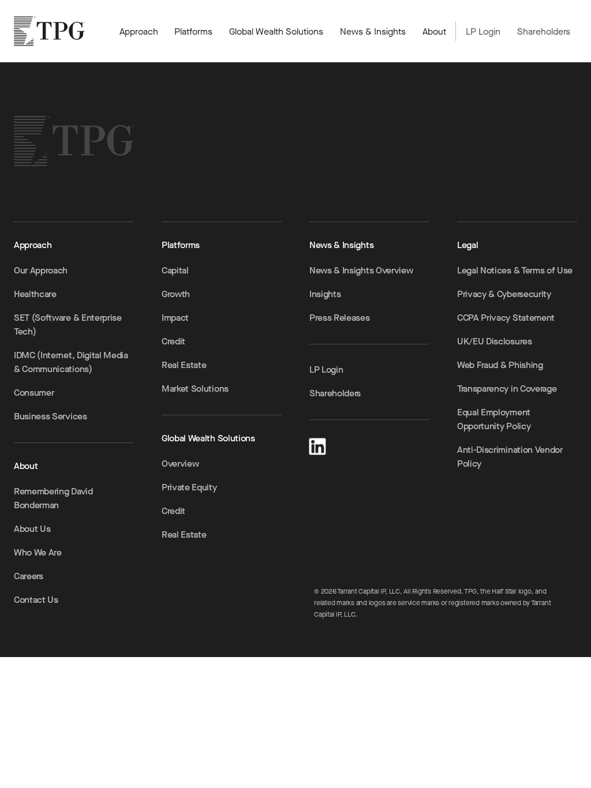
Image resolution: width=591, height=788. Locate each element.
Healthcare (35, 294)
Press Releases (339, 318)
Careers (28, 576)
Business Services (50, 416)
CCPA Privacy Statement (506, 318)
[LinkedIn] (317, 444)
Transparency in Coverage (506, 388)
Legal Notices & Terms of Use (515, 270)
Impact (175, 318)
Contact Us (36, 600)
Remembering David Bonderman (53, 498)
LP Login (483, 31)
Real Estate (184, 365)
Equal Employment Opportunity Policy (493, 419)
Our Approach (41, 270)
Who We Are (38, 552)
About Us (32, 529)
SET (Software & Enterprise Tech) (68, 324)
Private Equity (189, 487)
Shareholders (543, 31)
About (434, 31)
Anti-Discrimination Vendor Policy (510, 457)
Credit (173, 341)
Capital (175, 270)
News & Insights (373, 31)
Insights (325, 294)
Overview (180, 463)
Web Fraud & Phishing (500, 365)
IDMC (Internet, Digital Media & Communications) (71, 362)
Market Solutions (195, 388)
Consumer (34, 393)
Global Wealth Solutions (276, 31)
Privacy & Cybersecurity (504, 294)
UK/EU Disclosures (494, 341)
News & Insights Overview (361, 270)
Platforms (193, 31)
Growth (176, 294)
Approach (138, 31)
